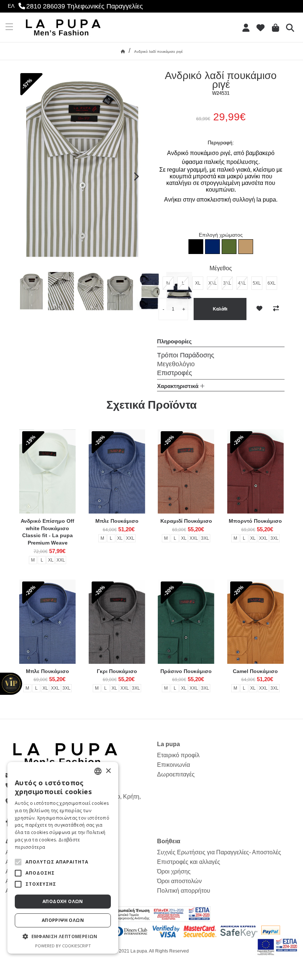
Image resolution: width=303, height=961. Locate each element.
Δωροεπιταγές (176, 774)
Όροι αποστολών (179, 881)
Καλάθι (220, 309)
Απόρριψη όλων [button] (63, 920)
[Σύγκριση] (276, 309)
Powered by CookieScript (63, 945)
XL (51, 560)
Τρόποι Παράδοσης (185, 355)
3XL (205, 538)
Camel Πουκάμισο (255, 671)
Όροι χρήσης (174, 871)
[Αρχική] (123, 51)
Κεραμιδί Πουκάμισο (186, 521)
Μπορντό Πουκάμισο (255, 521)
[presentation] (136, 177)
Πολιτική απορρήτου (183, 891)
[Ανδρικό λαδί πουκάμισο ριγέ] (31, 291)
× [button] (108, 771)
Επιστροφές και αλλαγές (188, 862)
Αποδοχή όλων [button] (62, 901)
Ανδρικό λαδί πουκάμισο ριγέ (158, 51)
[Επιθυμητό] (259, 309)
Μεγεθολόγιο (176, 364)
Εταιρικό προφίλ (178, 755)
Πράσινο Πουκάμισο (186, 671)
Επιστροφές (174, 373)
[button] (18, 862)
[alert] (62, 858)
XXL (61, 560)
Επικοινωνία (173, 765)
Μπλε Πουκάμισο (117, 521)
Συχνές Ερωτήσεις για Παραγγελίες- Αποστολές (219, 852)
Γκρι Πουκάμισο (117, 671)
